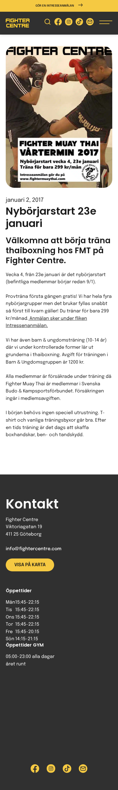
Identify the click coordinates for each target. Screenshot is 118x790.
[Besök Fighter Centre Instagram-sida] (68, 23)
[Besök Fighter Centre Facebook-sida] (58, 23)
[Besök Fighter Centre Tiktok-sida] (79, 23)
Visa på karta (30, 564)
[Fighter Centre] (18, 23)
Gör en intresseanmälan (55, 5)
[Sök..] (47, 23)
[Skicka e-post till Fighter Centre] (90, 23)
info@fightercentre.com (33, 548)
